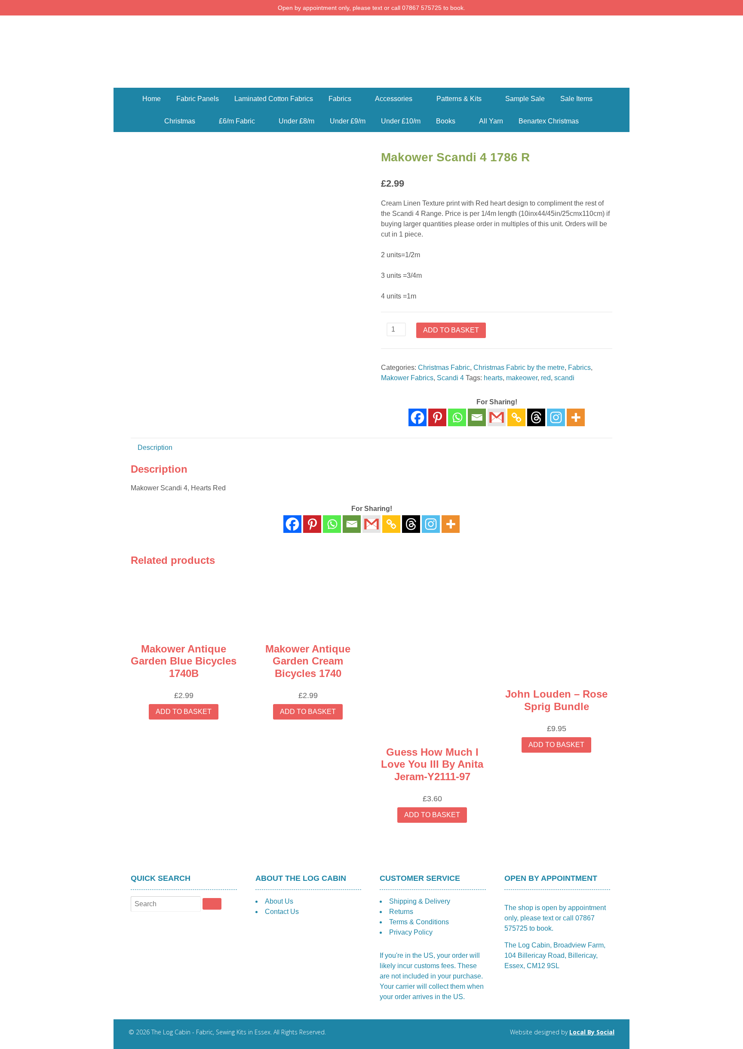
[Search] (212, 903)
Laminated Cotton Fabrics (273, 98)
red (546, 377)
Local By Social (591, 1032)
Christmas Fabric (444, 367)
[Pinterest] (437, 417)
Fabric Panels (197, 98)
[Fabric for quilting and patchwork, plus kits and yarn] (371, 82)
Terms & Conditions (419, 922)
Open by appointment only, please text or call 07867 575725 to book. (371, 7)
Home (151, 98)
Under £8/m (296, 121)
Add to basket (451, 330)
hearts (493, 377)
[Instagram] (556, 417)
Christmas (179, 121)
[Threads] (536, 417)
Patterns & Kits (459, 98)
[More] (576, 417)
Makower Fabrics (407, 377)
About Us (279, 901)
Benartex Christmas (549, 121)
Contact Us (282, 911)
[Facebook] (417, 417)
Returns (401, 911)
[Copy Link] (516, 417)
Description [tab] (155, 447)
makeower (521, 377)
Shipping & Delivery (419, 901)
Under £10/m (401, 121)
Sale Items (576, 98)
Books (445, 121)
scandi (564, 377)
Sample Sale (525, 98)
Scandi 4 (450, 377)
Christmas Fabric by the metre (519, 367)
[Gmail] (371, 524)
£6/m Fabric (237, 121)
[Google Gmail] (497, 417)
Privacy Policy (411, 932)
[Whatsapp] (457, 417)
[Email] (477, 417)
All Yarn (491, 121)
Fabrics (340, 98)
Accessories (393, 98)
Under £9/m (347, 121)
